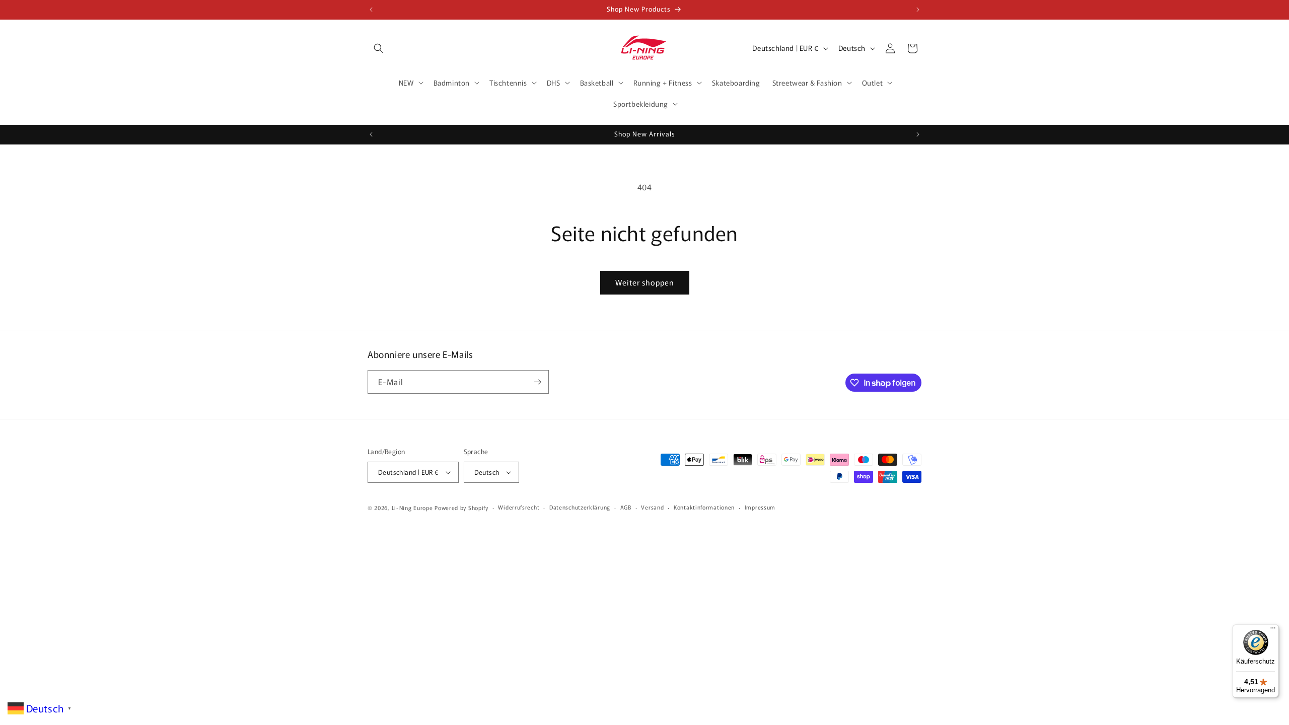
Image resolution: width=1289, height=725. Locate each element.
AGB (625, 507)
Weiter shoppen (644, 282)
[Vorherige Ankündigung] (371, 9)
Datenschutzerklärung (579, 507)
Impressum (760, 507)
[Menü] (1273, 630)
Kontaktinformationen (704, 507)
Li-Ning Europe (412, 507)
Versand (652, 507)
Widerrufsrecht (518, 507)
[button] (379, 48)
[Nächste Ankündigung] (918, 9)
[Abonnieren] (537, 382)
